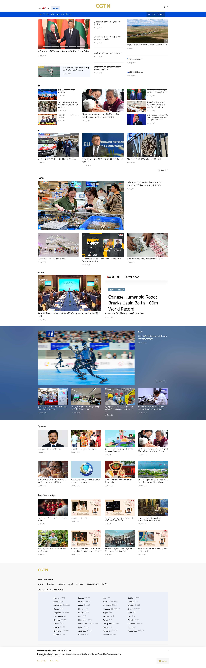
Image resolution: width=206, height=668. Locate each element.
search (162, 14)
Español (50, 584)
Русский (79, 584)
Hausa (83, 609)
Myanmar (111, 609)
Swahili (134, 609)
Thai (131, 616)
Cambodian (60, 616)
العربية (70, 584)
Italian (83, 627)
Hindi (82, 616)
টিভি (149, 14)
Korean (83, 634)
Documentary (92, 584)
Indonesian (88, 624)
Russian (109, 634)
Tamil (132, 613)
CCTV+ (104, 584)
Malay (110, 602)
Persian (108, 616)
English (41, 584)
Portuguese (111, 624)
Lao (106, 598)
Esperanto (61, 631)
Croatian (60, 620)
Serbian (133, 598)
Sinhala (133, 602)
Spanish (134, 605)
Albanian (59, 598)
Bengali (58, 609)
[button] (47, 46)
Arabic (59, 602)
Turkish (133, 620)
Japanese (84, 631)
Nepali (107, 613)
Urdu (131, 627)
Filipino (59, 634)
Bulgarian (61, 613)
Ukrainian (135, 624)
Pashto (107, 627)
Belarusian (62, 605)
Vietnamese (136, 631)
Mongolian (110, 605)
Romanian (110, 631)
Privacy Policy (42, 661)
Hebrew (83, 613)
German (84, 602)
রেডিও (153, 14)
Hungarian (85, 620)
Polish (108, 620)
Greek (84, 605)
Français (61, 584)
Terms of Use (54, 661)
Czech (58, 624)
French (84, 598)
